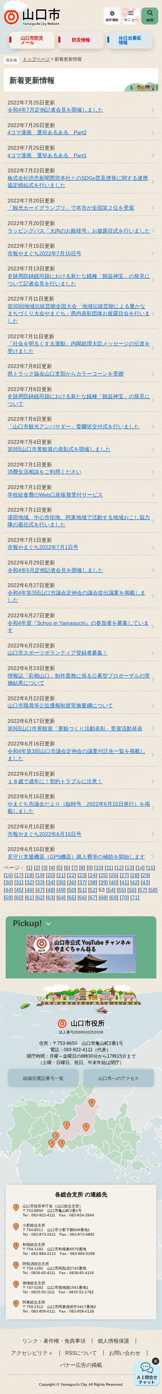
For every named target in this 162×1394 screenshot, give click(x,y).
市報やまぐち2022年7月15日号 (44, 253)
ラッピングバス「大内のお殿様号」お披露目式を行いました (79, 231)
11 (109, 868)
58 (153, 890)
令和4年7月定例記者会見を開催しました (55, 110)
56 (132, 890)
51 (82, 890)
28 (135, 875)
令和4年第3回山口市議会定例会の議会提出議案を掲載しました (76, 596)
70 (124, 897)
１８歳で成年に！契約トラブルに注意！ (55, 781)
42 (135, 882)
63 (50, 897)
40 (114, 882)
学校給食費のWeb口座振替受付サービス (55, 495)
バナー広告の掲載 (81, 1365)
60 (19, 897)
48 (50, 890)
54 (111, 890)
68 (103, 897)
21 (61, 875)
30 (8, 882)
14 (140, 868)
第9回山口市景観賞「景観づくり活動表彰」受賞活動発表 (75, 728)
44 (8, 890)
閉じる (155, 1361)
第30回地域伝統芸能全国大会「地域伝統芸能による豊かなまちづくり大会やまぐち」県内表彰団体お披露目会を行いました (79, 313)
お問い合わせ (125, 1353)
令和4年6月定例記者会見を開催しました (55, 570)
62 (40, 897)
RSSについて (81, 1353)
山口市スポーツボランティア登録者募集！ (58, 653)
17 (19, 875)
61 (29, 897)
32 (29, 882)
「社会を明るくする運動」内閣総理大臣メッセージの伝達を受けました (79, 347)
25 (103, 875)
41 (124, 882)
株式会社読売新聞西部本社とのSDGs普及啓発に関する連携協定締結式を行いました (78, 182)
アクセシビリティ (32, 1353)
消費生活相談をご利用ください (44, 472)
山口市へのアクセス (118, 1078)
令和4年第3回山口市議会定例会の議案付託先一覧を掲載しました (76, 755)
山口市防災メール (32, 40)
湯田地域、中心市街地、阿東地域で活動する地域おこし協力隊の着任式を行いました (79, 521)
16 (8, 875)
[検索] (149, 16)
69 (114, 897)
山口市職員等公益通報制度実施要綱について (60, 705)
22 (72, 875)
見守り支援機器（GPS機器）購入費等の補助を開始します (76, 857)
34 (50, 882)
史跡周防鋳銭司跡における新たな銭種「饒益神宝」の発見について (79, 400)
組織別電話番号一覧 (43, 1078)
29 (145, 875)
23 (82, 875)
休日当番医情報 (130, 40)
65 (72, 897)
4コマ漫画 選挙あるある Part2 (47, 132)
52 (93, 890)
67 (93, 897)
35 (61, 882)
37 (82, 882)
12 (119, 868)
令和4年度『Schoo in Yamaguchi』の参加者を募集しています (78, 626)
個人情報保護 (113, 1340)
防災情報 (81, 40)
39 (103, 882)
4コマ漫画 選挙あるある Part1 (47, 155)
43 (145, 882)
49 (61, 890)
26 (114, 875)
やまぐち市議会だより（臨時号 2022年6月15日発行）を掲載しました (79, 807)
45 (19, 890)
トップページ (36, 59)
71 (135, 897)
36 (72, 882)
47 (40, 890)
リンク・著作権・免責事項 (54, 1340)
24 (93, 875)
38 (93, 882)
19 (40, 875)
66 (82, 897)
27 (124, 875)
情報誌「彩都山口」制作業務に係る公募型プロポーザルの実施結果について (79, 679)
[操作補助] (112, 16)
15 (151, 868)
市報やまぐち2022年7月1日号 (43, 547)
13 (130, 868)
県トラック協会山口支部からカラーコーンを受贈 (66, 374)
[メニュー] (130, 16)
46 (29, 890)
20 (50, 875)
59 (8, 897)
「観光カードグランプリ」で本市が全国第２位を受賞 (71, 208)
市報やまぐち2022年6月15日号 (44, 834)
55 (121, 890)
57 (142, 890)
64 (61, 897)
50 (72, 890)
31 (19, 882)
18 (29, 875)
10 (99, 868)
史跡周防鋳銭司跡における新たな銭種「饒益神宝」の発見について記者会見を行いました (79, 280)
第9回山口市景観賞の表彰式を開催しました (59, 449)
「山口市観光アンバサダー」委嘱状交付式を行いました (73, 426)
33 (40, 882)
